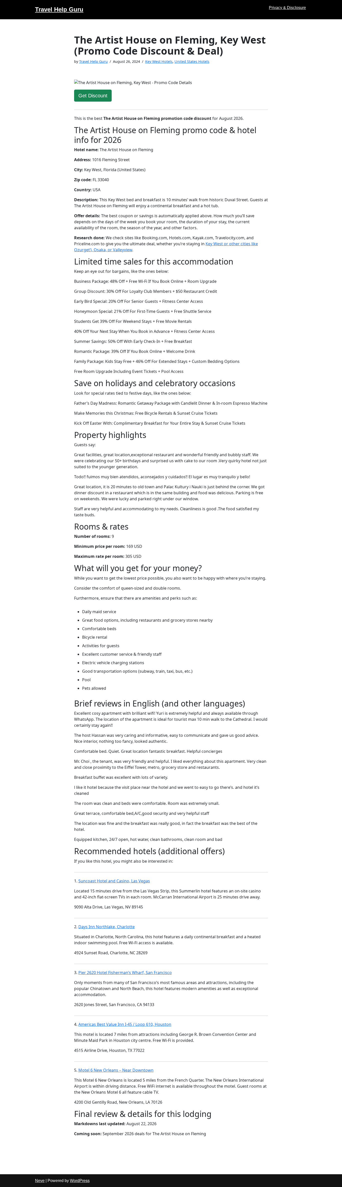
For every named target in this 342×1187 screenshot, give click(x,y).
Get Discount (92, 95)
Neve (40, 1180)
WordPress (80, 1180)
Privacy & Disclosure (287, 8)
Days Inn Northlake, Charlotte (106, 926)
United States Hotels (192, 61)
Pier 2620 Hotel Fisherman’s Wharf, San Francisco (125, 972)
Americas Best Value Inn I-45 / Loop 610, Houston (124, 1024)
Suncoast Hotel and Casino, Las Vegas (114, 881)
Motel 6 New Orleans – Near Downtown (115, 1070)
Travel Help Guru (93, 61)
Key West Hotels (159, 61)
